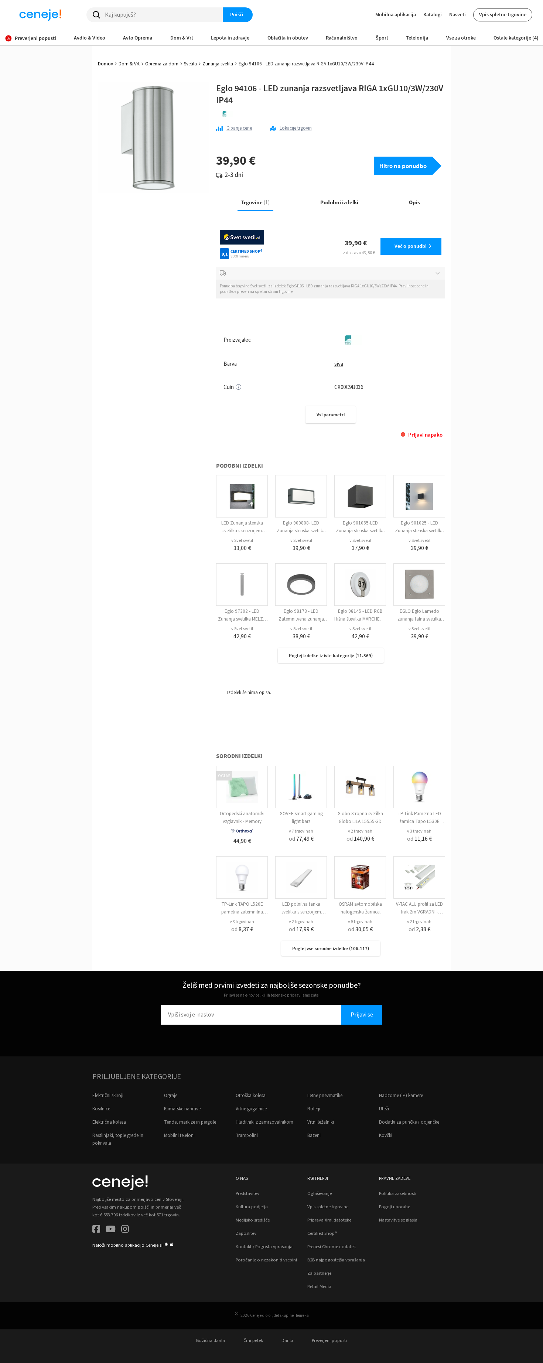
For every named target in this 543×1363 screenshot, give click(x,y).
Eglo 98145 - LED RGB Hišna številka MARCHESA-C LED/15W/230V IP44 (360, 619)
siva (338, 364)
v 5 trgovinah (360, 922)
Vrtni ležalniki (320, 1122)
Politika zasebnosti (397, 1193)
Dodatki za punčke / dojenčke (409, 1122)
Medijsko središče (253, 1220)
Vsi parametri (331, 414)
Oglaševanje (319, 1193)
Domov (105, 64)
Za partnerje (319, 1273)
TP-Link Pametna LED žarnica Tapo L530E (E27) (419, 821)
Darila (287, 1340)
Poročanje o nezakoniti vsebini (266, 1260)
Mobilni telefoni (179, 1135)
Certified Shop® (322, 1233)
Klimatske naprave (182, 1109)
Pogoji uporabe (394, 1206)
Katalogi (432, 14)
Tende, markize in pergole (190, 1122)
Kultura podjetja (252, 1206)
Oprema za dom (161, 64)
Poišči (236, 14)
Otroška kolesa (251, 1095)
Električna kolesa (109, 1122)
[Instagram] (125, 1230)
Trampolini (247, 1135)
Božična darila (210, 1340)
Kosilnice (101, 1109)
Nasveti (457, 14)
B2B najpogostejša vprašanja (336, 1260)
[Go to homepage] (40, 15)
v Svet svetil (242, 540)
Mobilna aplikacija (395, 14)
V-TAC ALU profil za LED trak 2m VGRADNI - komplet (419, 912)
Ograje (170, 1095)
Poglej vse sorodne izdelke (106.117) (330, 948)
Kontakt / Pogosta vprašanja (264, 1246)
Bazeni (314, 1135)
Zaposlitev (246, 1233)
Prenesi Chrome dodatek (331, 1246)
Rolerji (313, 1109)
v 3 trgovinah (419, 831)
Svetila (190, 64)
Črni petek (253, 1340)
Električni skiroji (107, 1095)
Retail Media (319, 1286)
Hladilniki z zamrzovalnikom (264, 1122)
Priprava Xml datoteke (329, 1220)
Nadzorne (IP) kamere (401, 1095)
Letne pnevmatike (324, 1095)
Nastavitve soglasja (398, 1220)
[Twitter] (111, 1230)
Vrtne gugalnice (251, 1109)
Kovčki (385, 1135)
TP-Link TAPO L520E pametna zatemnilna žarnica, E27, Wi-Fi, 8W (242, 912)
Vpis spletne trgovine (502, 14)
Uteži (384, 1109)
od (301, 839)
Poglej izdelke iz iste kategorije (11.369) (331, 655)
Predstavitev (247, 1193)
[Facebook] (96, 1230)
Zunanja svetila (217, 64)
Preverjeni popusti (329, 1340)
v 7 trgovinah (301, 831)
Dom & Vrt (129, 64)
